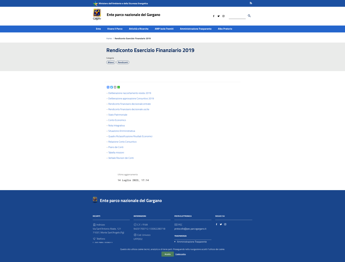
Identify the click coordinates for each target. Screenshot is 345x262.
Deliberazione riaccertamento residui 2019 (129, 93)
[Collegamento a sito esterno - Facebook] (213, 15)
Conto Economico (117, 120)
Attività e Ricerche (138, 29)
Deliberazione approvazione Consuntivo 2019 (131, 98)
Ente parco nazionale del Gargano (133, 14)
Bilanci (111, 62)
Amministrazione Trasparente (195, 29)
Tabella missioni (116, 152)
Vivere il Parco (115, 29)
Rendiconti (123, 62)
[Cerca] (249, 16)
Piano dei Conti (115, 147)
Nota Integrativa (116, 125)
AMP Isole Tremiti (164, 29)
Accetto (168, 254)
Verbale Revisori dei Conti (121, 158)
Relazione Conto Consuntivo (122, 141)
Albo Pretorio (225, 29)
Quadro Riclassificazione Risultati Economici (130, 136)
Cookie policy (180, 254)
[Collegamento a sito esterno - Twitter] (218, 15)
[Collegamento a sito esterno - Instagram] (223, 15)
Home (109, 38)
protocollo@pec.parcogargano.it (190, 229)
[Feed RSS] (251, 2)
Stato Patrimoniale (117, 114)
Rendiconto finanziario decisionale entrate (129, 104)
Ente (98, 29)
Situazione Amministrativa (121, 131)
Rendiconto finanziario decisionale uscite (128, 109)
